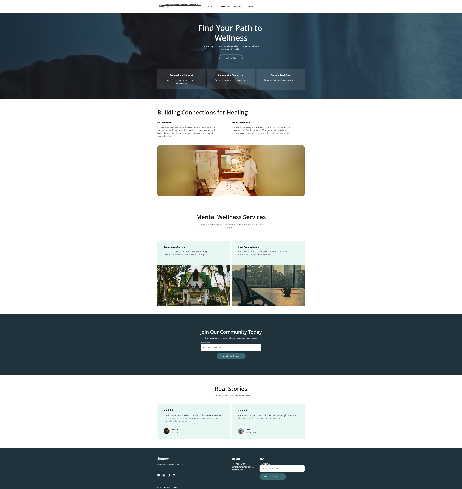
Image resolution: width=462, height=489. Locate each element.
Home (211, 6)
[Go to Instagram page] (164, 475)
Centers (250, 6)
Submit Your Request (231, 356)
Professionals (223, 6)
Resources (238, 6)
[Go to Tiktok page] (169, 475)
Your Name (205, 343)
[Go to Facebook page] (158, 475)
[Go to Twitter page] (174, 475)
